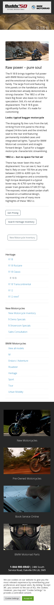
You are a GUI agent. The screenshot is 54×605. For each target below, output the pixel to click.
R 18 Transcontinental (19, 284)
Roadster (13, 367)
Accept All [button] (28, 598)
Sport (11, 379)
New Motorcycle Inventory (22, 237)
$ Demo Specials (16, 319)
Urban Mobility (15, 391)
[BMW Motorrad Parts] (27, 537)
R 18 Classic (14, 271)
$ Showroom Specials (19, 325)
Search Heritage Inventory (20, 221)
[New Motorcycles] (27, 423)
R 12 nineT (13, 296)
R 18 (10, 259)
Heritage (12, 373)
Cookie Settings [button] (12, 598)
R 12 (10, 290)
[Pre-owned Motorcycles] (27, 461)
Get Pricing (12, 212)
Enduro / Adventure (18, 360)
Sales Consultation (17, 331)
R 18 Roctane (15, 265)
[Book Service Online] (27, 499)
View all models (16, 348)
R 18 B (13, 278)
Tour (10, 385)
